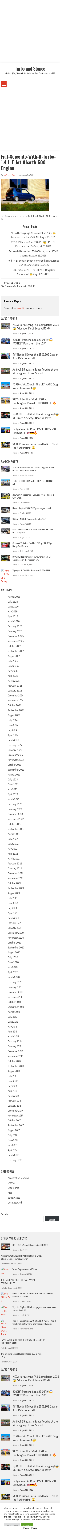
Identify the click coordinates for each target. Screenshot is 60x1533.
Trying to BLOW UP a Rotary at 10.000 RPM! (31, 570)
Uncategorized (15, 1202)
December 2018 (15, 1051)
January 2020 (15, 987)
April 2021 (12, 913)
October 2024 (14, 705)
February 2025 (15, 685)
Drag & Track (14, 1187)
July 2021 (12, 898)
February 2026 (15, 626)
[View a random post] (54, 84)
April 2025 (13, 675)
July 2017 (12, 1135)
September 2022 (16, 829)
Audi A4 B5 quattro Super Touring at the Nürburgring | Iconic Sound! (35, 371)
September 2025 (16, 651)
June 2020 (13, 962)
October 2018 (14, 1061)
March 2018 (13, 1095)
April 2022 (13, 853)
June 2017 (13, 1140)
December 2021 (15, 873)
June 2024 (13, 725)
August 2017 (14, 1130)
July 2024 (12, 720)
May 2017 (12, 1145)
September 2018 (16, 1066)
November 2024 (15, 700)
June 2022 (13, 843)
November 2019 (15, 997)
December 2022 (16, 814)
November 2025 (16, 641)
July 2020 (13, 957)
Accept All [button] (27, 1525)
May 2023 (12, 789)
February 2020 (15, 982)
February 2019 (15, 1041)
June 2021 (13, 903)
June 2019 (13, 1021)
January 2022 (15, 868)
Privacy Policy (30, 1528)
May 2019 (12, 1026)
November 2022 (16, 819)
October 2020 (14, 942)
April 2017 (12, 1150)
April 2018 (12, 1090)
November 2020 (16, 937)
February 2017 (14, 1160)
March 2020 (14, 977)
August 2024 (14, 715)
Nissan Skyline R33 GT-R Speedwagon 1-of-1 (31, 508)
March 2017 (13, 1155)
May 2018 (12, 1085)
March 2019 (13, 1036)
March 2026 (14, 621)
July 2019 (12, 1016)
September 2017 (16, 1125)
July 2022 (13, 838)
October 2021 (14, 883)
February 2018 (15, 1100)
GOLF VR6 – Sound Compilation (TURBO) (30, 1245)
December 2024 (15, 695)
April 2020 (13, 972)
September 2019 (16, 1006)
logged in (21, 308)
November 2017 (15, 1115)
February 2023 (15, 804)
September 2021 (16, 888)
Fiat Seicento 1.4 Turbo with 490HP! (18, 286)
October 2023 (14, 764)
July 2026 (13, 601)
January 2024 (15, 749)
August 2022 (14, 833)
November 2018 (15, 1056)
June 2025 (13, 665)
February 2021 (14, 922)
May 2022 (12, 848)
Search (4, 1214)
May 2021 (12, 908)
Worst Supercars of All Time (24, 1269)
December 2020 (16, 932)
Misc (10, 1192)
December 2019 (15, 992)
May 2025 (12, 670)
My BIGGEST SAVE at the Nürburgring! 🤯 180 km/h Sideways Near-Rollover (35, 416)
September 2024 (16, 710)
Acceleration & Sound (18, 1177)
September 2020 (16, 947)
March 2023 (14, 799)
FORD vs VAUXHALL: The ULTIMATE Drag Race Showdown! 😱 (35, 386)
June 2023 (13, 784)
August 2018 (14, 1071)
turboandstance (10, 175)
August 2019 (14, 1011)
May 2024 (12, 730)
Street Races (14, 1197)
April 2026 (13, 616)
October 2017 (14, 1120)
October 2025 (14, 646)
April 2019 (12, 1031)
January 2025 (15, 690)
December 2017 (15, 1110)
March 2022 (14, 858)
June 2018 (13, 1081)
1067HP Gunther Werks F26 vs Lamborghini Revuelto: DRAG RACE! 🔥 (34, 401)
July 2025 (13, 660)
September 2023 (16, 769)
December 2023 (16, 754)
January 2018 (14, 1105)
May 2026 (13, 611)
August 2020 (14, 952)
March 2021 (13, 917)
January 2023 (15, 809)
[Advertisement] (30, 31)
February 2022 (15, 863)
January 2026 (15, 631)
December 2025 (16, 636)
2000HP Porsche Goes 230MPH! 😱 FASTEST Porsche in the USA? (32, 341)
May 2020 (13, 967)
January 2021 (14, 927)
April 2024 (13, 735)
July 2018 (12, 1076)
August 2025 (14, 656)
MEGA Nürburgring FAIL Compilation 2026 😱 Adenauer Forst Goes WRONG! (35, 326)
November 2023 (16, 759)
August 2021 (14, 893)
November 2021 (15, 878)
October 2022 (14, 824)
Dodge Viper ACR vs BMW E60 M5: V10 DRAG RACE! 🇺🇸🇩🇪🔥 (34, 431)
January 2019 (14, 1046)
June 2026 (13, 606)
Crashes (11, 1182)
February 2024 (15, 744)
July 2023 (13, 779)
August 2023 (14, 774)
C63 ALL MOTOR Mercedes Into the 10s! (29, 519)
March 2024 (13, 740)
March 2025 (14, 680)
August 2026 (14, 596)
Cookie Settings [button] (12, 1525)
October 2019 (14, 1001)
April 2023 (13, 794)
